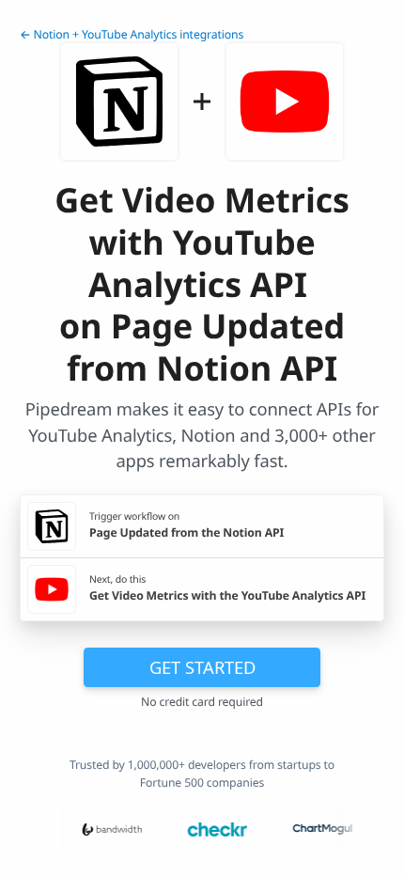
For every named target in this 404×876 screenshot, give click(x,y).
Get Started (202, 667)
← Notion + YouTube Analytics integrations (131, 34)
